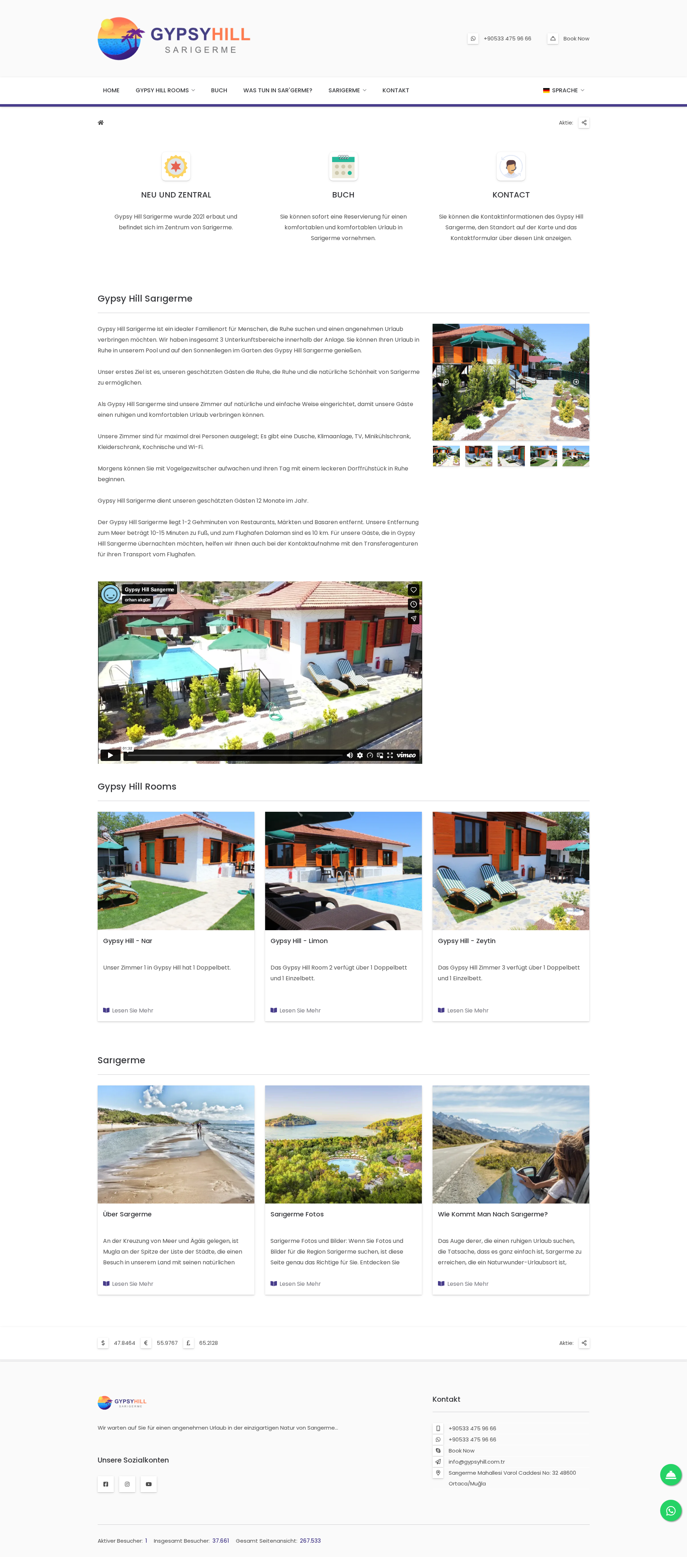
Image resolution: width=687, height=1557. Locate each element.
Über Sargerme (127, 1214)
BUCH (343, 194)
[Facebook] (106, 1484)
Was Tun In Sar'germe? (277, 90)
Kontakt (396, 90)
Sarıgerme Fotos (297, 1214)
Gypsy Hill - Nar (127, 940)
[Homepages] (101, 123)
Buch (219, 90)
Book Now (576, 38)
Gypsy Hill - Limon (299, 940)
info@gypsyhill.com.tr (477, 1461)
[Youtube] (149, 1484)
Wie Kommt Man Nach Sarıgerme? (493, 1214)
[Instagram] (127, 1484)
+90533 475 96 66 (507, 38)
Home (111, 90)
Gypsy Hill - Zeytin (467, 940)
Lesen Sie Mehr (133, 1010)
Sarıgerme (344, 90)
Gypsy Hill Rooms (162, 90)
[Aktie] (584, 122)
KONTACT (511, 194)
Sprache (565, 90)
